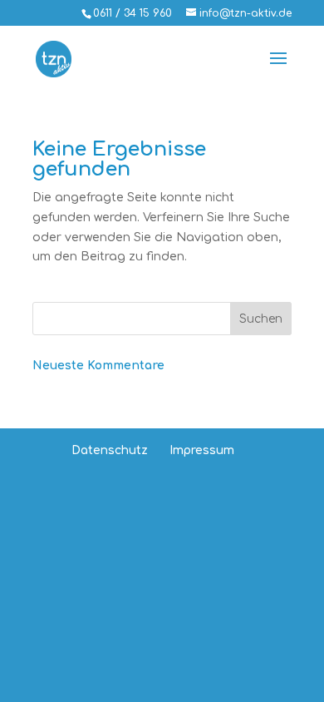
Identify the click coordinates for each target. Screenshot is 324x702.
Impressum (201, 450)
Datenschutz (109, 450)
